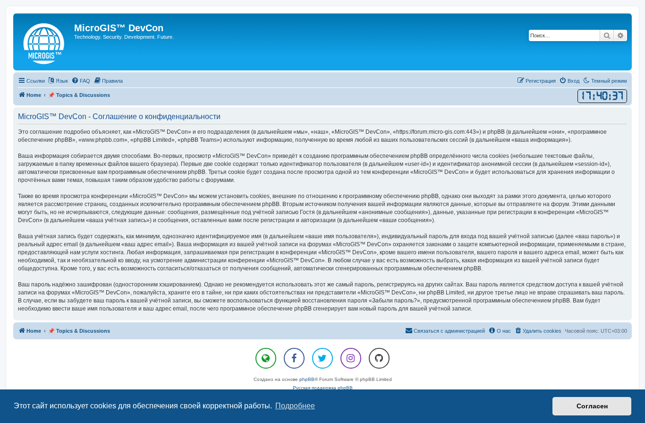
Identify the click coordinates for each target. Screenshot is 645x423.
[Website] (265, 358)
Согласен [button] (592, 406)
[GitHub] (379, 358)
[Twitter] (322, 358)
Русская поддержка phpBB (323, 387)
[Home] (45, 42)
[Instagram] (350, 358)
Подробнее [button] (295, 406)
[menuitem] (80, 80)
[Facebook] (294, 358)
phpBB (306, 379)
